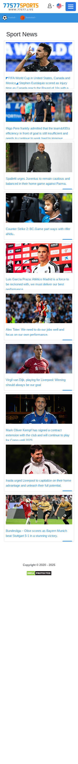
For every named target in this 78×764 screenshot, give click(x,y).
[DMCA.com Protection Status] (39, 573)
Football (11, 17)
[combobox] (60, 5)
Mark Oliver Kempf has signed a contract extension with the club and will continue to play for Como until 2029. (37, 435)
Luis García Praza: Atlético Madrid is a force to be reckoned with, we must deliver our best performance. (37, 284)
